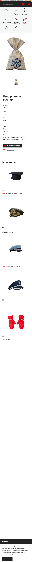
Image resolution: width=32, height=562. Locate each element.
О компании (5, 541)
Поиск (15, 30)
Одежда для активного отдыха (16, 23)
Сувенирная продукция (25, 23)
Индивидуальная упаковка (10, 131)
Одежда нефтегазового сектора (25, 14)
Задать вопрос (10, 150)
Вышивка (5, 129)
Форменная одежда (15, 13)
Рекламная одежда (6, 22)
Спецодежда (6, 13)
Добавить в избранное (13, 145)
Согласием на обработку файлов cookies (13, 554)
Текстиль (6, 30)
